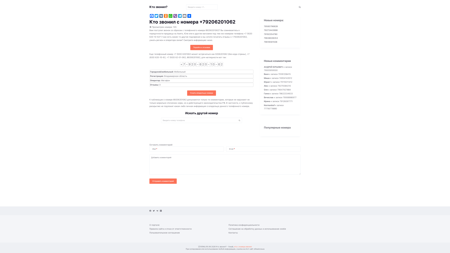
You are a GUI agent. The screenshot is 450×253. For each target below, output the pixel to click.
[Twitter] (154, 211)
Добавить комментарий (161, 157)
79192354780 (270, 34)
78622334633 (286, 93)
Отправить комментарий (163, 181)
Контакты (233, 233)
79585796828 (271, 26)
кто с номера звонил (243, 247)
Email (232, 149)
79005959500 (271, 70)
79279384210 (284, 86)
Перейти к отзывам (201, 47)
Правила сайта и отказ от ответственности (170, 229)
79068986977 (289, 97)
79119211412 (286, 82)
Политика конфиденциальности (244, 225)
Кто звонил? (158, 7)
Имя (154, 149)
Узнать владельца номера (201, 93)
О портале (154, 225)
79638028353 (271, 38)
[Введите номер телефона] (239, 120)
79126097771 (286, 101)
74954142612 (285, 78)
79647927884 (284, 90)
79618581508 (270, 42)
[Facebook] (150, 211)
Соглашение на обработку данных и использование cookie (257, 229)
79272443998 (271, 30)
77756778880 (270, 108)
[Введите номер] (215, 7)
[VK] (157, 211)
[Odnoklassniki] (161, 211)
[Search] (300, 7)
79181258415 (284, 74)
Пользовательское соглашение (164, 233)
